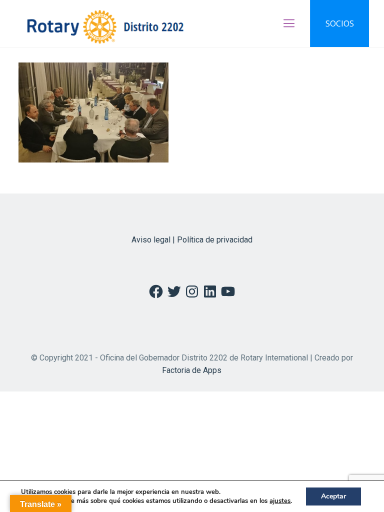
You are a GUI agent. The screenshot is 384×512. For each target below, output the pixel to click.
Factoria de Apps (192, 370)
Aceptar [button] (333, 496)
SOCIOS (340, 23)
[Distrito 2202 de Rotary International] (105, 23)
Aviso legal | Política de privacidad (192, 239)
